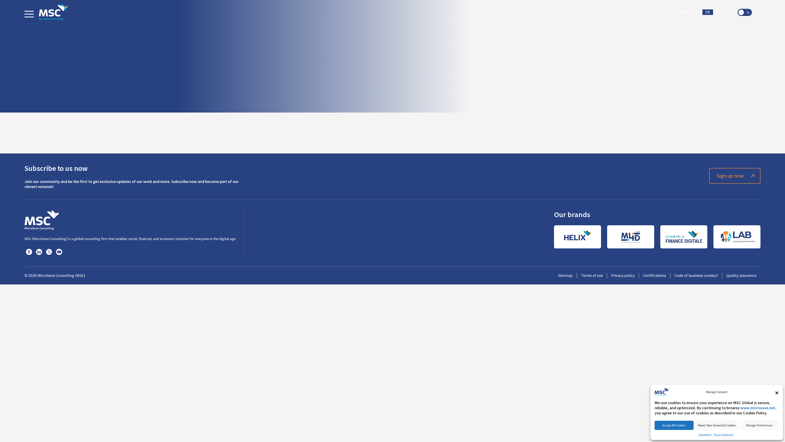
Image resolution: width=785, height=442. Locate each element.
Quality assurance (741, 275)
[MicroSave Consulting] (42, 220)
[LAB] (736, 236)
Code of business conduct (696, 275)
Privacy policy (623, 275)
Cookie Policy (705, 434)
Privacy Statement (723, 434)
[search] (668, 12)
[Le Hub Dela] (683, 236)
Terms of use (592, 275)
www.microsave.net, (758, 407)
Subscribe (687, 12)
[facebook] (29, 251)
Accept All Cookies (674, 425)
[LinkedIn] (39, 251)
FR (707, 12)
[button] (777, 392)
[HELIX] (577, 236)
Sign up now (730, 176)
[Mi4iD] (630, 236)
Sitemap (565, 275)
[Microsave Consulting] (53, 12)
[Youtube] (59, 251)
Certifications (654, 275)
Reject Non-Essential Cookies (717, 425)
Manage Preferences (759, 425)
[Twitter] (49, 251)
